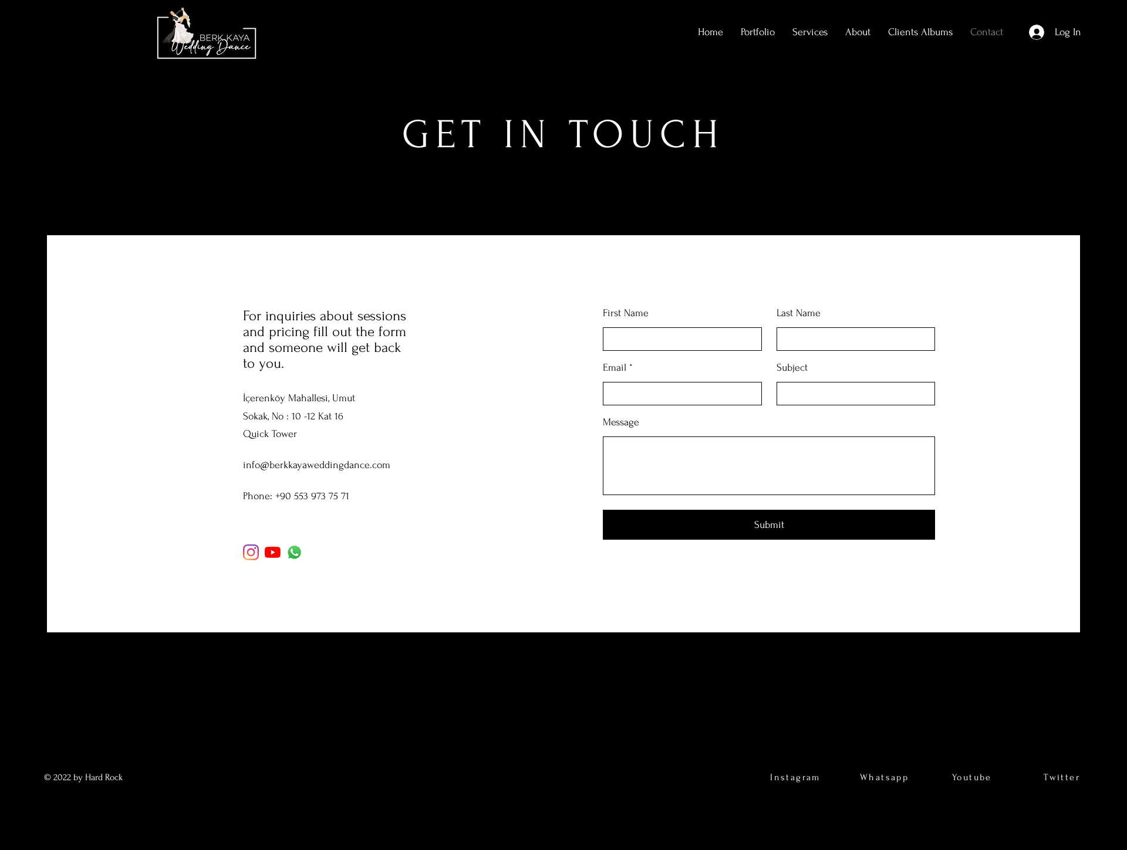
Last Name (799, 313)
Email (614, 368)
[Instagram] (251, 552)
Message (621, 422)
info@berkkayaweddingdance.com (316, 464)
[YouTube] (273, 552)
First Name (626, 313)
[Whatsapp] (294, 552)
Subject (792, 368)
